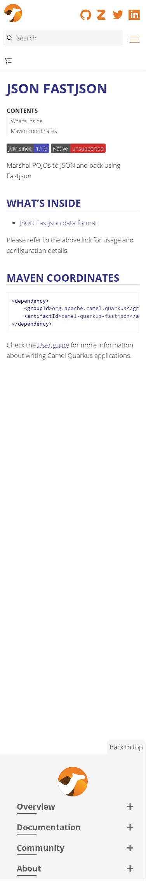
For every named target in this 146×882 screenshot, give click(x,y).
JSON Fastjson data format (58, 222)
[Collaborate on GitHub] (86, 12)
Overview (36, 806)
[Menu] (132, 39)
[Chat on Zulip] (102, 12)
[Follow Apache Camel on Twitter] (118, 12)
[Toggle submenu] (8, 61)
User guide (53, 344)
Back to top (126, 746)
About (29, 868)
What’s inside (27, 121)
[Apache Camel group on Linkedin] (134, 12)
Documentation (49, 827)
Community (40, 847)
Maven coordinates (34, 131)
